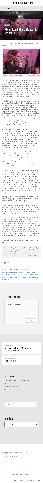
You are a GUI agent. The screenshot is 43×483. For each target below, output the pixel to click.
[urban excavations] (21, 15)
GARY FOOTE (14, 274)
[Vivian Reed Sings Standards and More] (21, 29)
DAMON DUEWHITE (25, 272)
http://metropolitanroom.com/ (17, 256)
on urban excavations (11, 387)
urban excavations (23, 3)
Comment (30, 320)
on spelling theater (10, 383)
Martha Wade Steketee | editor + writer (16, 380)
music (7, 25)
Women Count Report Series (13, 390)
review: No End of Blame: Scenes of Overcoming (20, 348)
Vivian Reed (24, 277)
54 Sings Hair (10, 359)
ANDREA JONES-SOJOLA (10, 272)
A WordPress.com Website (21, 474)
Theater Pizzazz (14, 277)
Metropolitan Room (26, 274)
